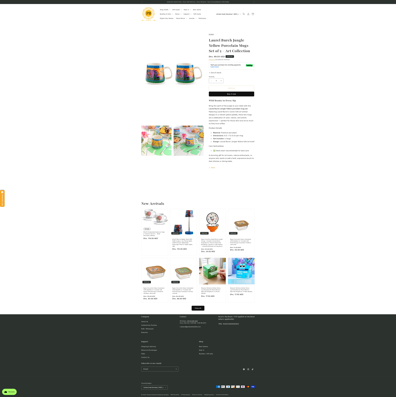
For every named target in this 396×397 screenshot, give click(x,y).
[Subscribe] (176, 369)
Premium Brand (151, 394)
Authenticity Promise (149, 325)
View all (198, 308)
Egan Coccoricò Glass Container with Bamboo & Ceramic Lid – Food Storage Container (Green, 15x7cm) (182, 290)
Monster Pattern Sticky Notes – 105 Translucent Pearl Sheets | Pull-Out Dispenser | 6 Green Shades (211, 290)
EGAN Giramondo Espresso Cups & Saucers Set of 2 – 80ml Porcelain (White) (154, 233)
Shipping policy (209, 394)
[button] (165, 10)
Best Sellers (203, 346)
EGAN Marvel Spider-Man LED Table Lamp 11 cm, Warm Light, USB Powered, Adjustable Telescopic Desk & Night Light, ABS (182, 242)
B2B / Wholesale (147, 329)
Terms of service (197, 394)
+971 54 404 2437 (192, 321)
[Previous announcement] (142, 2)
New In (201, 350)
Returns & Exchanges (149, 350)
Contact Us (145, 357)
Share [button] (213, 167)
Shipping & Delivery (148, 346)
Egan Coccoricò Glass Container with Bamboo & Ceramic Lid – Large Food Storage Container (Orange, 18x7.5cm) (154, 290)
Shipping (211, 59)
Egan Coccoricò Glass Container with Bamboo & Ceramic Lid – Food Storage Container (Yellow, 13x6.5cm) (240, 241)
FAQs (143, 353)
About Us (144, 321)
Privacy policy (185, 394)
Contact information (222, 394)
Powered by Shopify (162, 394)
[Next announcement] (254, 2)
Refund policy (175, 394)
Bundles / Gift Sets (206, 353)
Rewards (144, 332)
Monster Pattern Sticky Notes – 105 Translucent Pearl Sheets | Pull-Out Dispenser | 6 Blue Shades (241, 289)
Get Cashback (2, 200)
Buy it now (231, 94)
